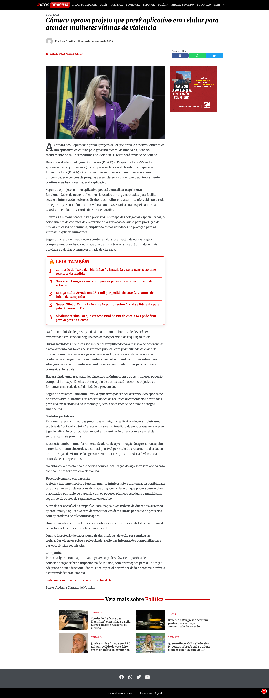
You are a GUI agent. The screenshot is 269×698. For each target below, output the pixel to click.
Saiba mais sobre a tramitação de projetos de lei (79, 580)
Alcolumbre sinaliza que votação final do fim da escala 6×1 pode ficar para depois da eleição (106, 318)
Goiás (104, 4)
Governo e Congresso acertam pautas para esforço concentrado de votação (104, 283)
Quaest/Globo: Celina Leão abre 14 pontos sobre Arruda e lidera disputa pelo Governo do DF (108, 306)
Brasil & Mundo (182, 4)
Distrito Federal (84, 4)
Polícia (163, 4)
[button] (64, 54)
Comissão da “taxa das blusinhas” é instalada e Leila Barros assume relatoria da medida (106, 272)
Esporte (149, 4)
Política (117, 4)
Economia (133, 4)
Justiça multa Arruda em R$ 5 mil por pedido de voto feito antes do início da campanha (105, 295)
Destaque (96, 612)
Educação (204, 4)
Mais (217, 4)
